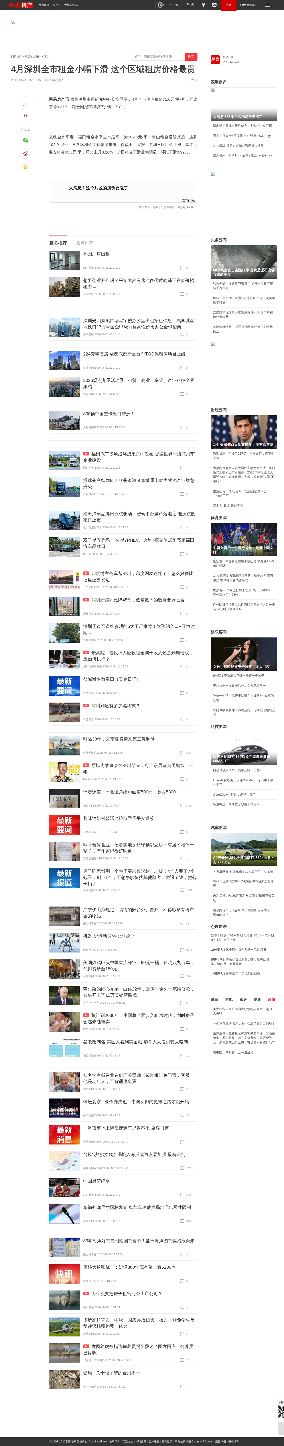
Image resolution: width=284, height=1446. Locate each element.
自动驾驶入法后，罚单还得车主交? (237, 770)
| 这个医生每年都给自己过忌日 (238, 949)
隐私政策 (167, 1441)
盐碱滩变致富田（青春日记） (112, 679)
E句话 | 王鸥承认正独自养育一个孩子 (238, 675)
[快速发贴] (26, 103)
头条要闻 (219, 240)
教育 (214, 999)
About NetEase (98, 1441)
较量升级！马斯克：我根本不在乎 (236, 804)
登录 (228, 4)
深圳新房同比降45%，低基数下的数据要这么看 (138, 599)
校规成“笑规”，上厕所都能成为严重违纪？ (242, 1079)
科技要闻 (219, 726)
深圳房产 (219, 82)
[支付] (204, 5)
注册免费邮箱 (247, 4)
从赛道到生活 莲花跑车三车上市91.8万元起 (243, 871)
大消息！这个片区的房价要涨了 (98, 188)
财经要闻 (219, 410)
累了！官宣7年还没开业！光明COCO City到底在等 (244, 136)
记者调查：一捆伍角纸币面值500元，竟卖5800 (129, 791)
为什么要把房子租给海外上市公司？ (126, 1293)
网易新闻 (228, 57)
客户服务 (154, 1441)
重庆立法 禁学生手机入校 (230, 1055)
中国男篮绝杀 (96, 1180)
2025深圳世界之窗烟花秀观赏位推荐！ (240, 146)
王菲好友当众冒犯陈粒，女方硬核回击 (239, 685)
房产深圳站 (188, 200)
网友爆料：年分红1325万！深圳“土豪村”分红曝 (244, 156)
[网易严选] (191, 5)
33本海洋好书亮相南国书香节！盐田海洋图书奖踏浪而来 (139, 1240)
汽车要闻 (219, 827)
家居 (243, 999)
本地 (229, 999)
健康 (257, 999)
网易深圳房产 (33, 56)
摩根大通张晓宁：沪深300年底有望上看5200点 (129, 1267)
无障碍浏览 (71, 4)
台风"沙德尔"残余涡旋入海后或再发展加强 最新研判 (134, 1154)
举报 (194, 80)
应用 (55, 4)
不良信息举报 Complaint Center (194, 1441)
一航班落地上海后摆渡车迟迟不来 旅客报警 (126, 1128)
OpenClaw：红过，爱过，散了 (234, 794)
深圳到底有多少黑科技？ (115, 705)
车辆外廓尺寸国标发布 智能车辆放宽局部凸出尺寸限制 (137, 1207)
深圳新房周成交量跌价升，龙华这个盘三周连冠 (244, 126)
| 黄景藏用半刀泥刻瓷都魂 (235, 973)
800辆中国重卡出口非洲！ (109, 413)
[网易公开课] (175, 5)
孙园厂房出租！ (98, 254)
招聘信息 (141, 1441)
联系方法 (127, 1441)
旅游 (271, 999)
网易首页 (44, 4)
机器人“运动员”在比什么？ (109, 936)
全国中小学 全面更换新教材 (232, 1089)
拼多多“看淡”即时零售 (228, 505)
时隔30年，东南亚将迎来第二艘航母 (119, 739)
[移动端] (161, 5)
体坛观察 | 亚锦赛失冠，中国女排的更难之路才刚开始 (136, 1101)
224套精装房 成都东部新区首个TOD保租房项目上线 (134, 354)
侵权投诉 (233, 1441)
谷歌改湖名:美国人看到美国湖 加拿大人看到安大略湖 (135, 1041)
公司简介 (114, 1441)
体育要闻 (219, 517)
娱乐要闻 (219, 632)
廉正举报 (220, 1441)
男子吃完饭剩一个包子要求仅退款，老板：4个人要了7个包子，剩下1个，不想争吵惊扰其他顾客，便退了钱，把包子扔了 (140, 877)
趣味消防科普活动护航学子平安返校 (118, 818)
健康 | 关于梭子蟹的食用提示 (111, 1372)
